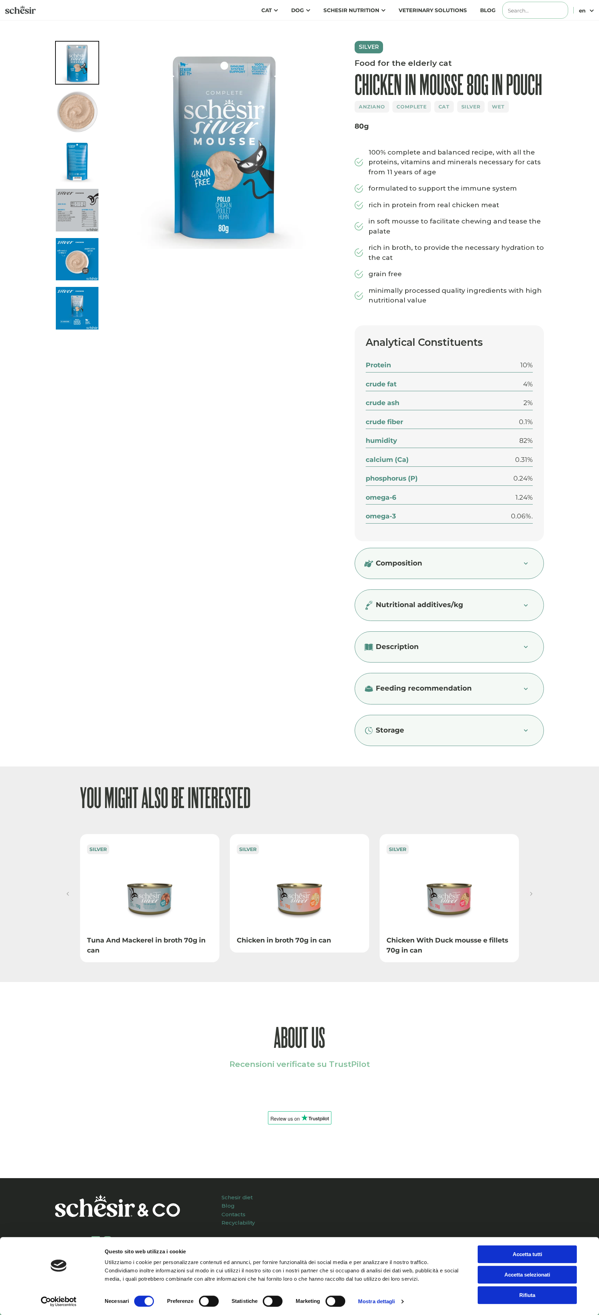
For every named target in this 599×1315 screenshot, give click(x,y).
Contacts (233, 1214)
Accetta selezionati (527, 1275)
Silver (470, 107)
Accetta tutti (527, 1254)
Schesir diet (237, 1197)
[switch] (209, 1301)
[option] (224, 147)
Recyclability (238, 1222)
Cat (266, 10)
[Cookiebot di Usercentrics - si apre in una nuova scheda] (58, 1301)
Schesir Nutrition (351, 10)
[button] (67, 894)
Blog (488, 10)
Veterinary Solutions (433, 10)
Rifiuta (527, 1295)
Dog (297, 10)
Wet (498, 107)
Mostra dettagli (376, 1301)
